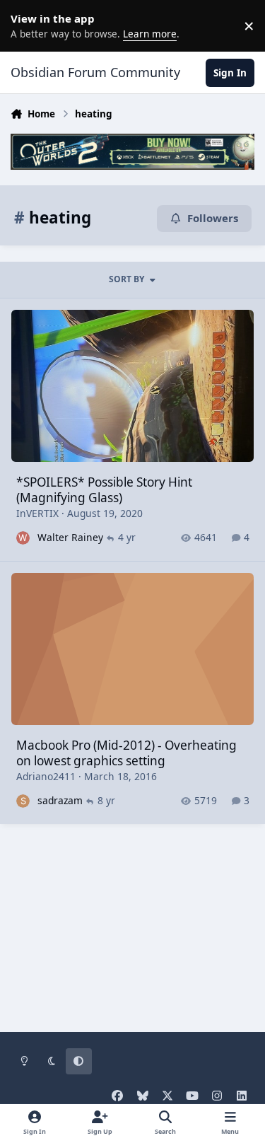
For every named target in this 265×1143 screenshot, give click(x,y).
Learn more (28, 25)
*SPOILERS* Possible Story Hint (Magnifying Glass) (104, 490)
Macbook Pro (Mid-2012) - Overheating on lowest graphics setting (126, 753)
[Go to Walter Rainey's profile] (23, 538)
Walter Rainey (70, 537)
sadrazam (60, 800)
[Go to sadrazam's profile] (23, 801)
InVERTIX (37, 513)
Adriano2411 (46, 776)
